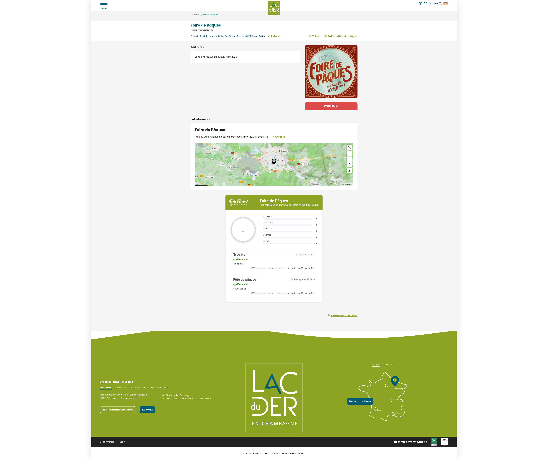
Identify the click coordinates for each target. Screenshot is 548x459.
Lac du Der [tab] (106, 388)
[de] (446, 4)
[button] (435, 4)
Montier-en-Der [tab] (160, 388)
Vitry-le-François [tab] (139, 388)
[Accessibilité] (420, 3)
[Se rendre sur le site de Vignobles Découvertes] (434, 441)
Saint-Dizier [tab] (121, 388)
